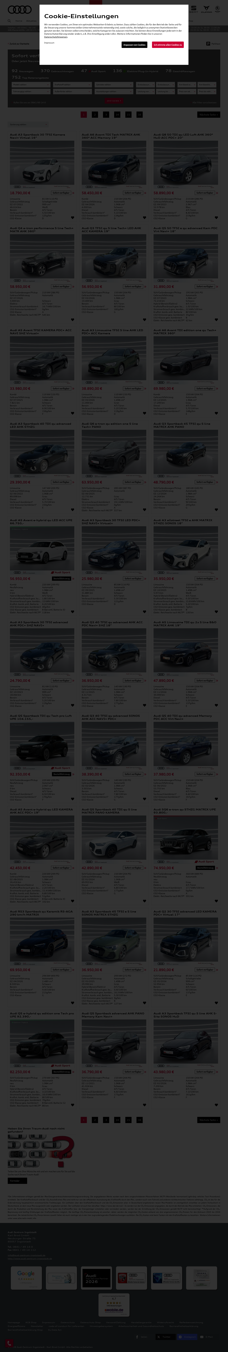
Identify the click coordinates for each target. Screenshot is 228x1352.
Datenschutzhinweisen (55, 37)
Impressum (49, 43)
